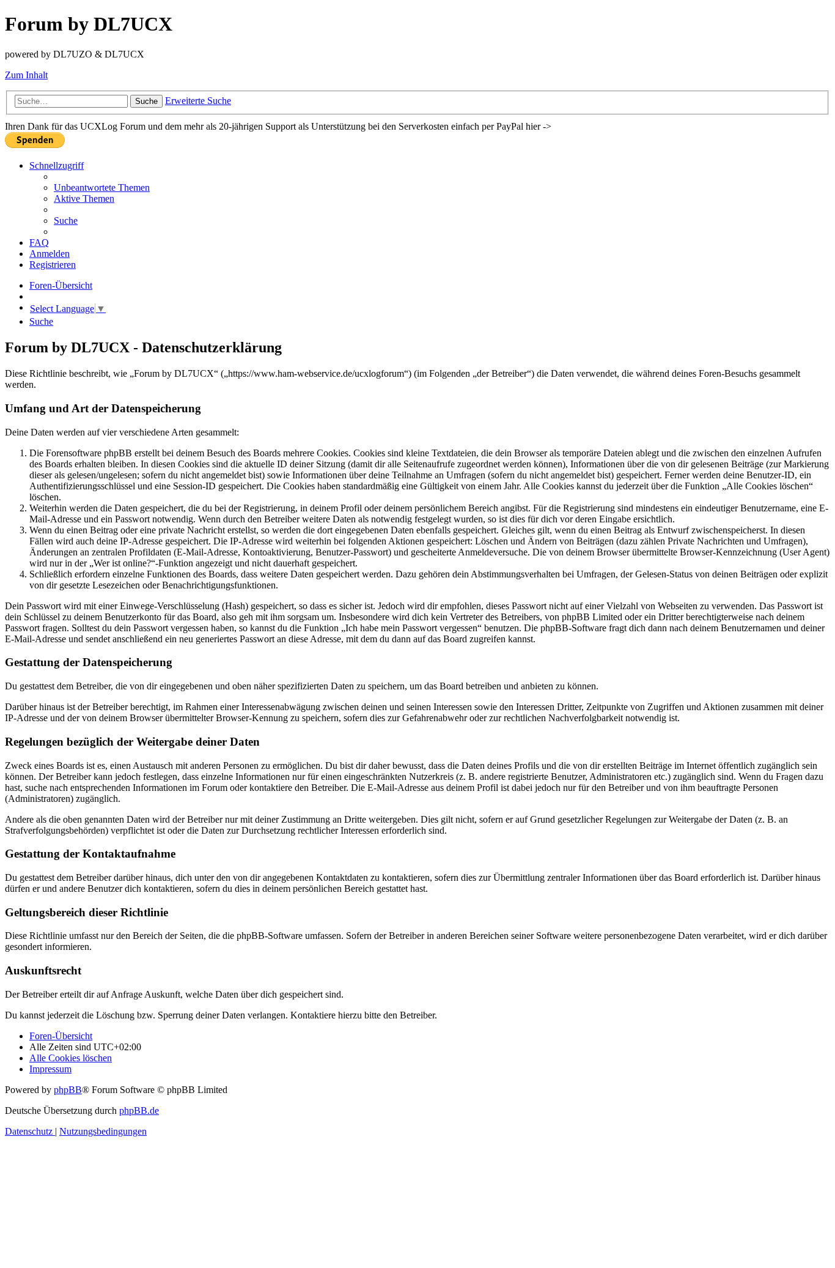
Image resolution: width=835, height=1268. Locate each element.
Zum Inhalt (26, 75)
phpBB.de (139, 1110)
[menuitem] (102, 187)
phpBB (68, 1089)
